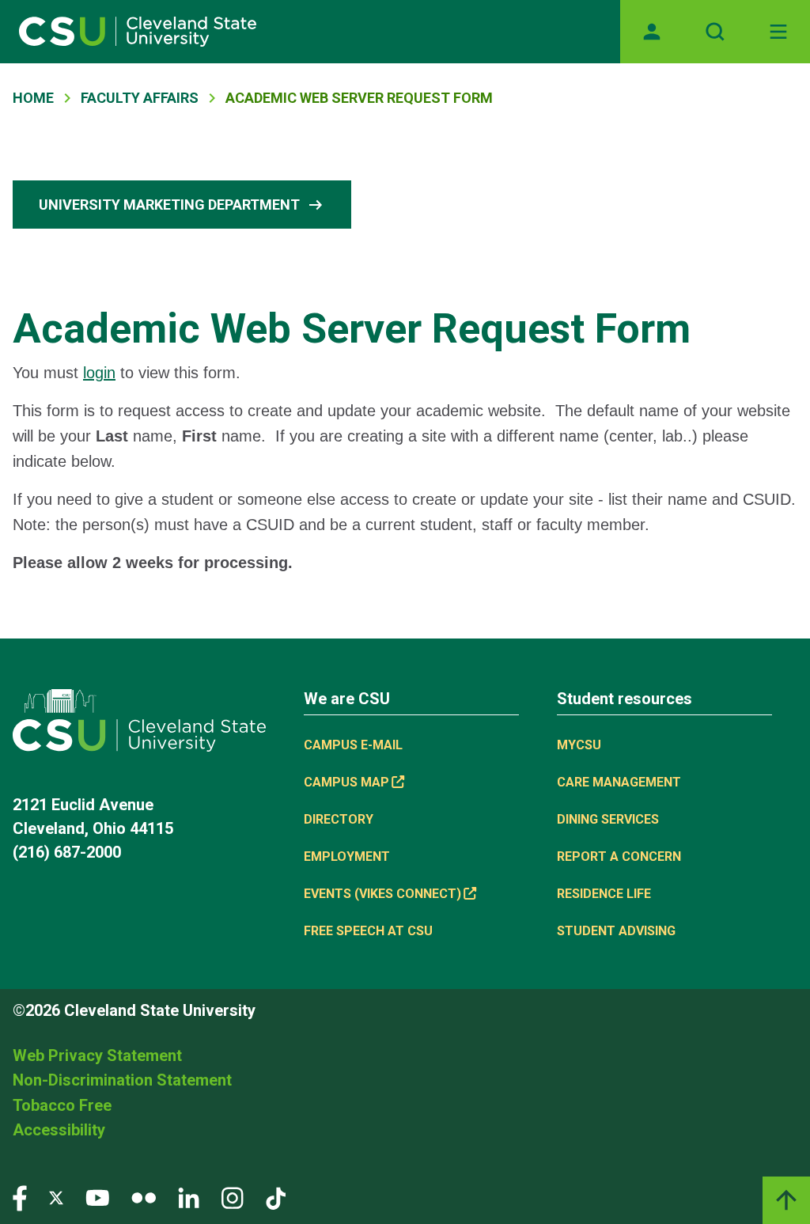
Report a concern (619, 856)
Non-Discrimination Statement (122, 1080)
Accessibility (59, 1129)
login (99, 372)
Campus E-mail (353, 744)
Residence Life (604, 893)
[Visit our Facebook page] (20, 1197)
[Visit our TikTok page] (276, 1197)
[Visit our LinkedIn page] (188, 1197)
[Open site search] (715, 31)
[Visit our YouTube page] (97, 1197)
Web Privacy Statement (97, 1055)
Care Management (619, 782)
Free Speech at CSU (368, 930)
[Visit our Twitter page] (56, 1197)
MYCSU (579, 744)
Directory (338, 819)
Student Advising (616, 930)
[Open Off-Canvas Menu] (778, 31)
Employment (347, 856)
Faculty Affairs (140, 97)
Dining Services (608, 819)
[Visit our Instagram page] (232, 1197)
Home (33, 97)
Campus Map (346, 782)
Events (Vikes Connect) (382, 893)
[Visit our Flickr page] (143, 1197)
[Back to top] (786, 1200)
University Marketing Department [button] (182, 205)
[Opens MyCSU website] (651, 31)
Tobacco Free (62, 1105)
